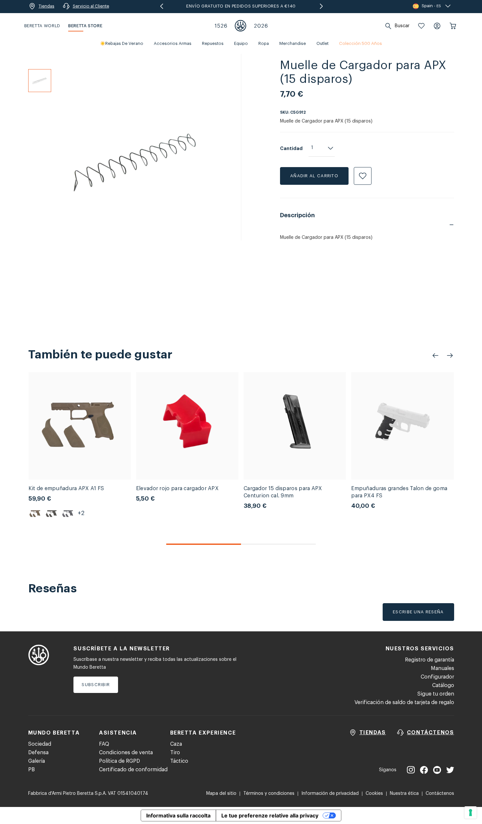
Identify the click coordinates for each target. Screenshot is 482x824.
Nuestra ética (404, 793)
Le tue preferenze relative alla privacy (269, 815)
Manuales (442, 668)
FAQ (104, 744)
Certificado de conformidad (133, 769)
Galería (36, 761)
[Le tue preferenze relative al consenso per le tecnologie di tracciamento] (470, 812)
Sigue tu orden (435, 694)
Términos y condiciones (268, 793)
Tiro (175, 752)
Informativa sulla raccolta (178, 815)
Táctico (179, 761)
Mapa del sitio (221, 793)
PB (31, 769)
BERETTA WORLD (42, 26)
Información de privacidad (330, 793)
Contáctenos (440, 793)
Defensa (38, 752)
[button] (421, 26)
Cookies (374, 793)
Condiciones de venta (126, 752)
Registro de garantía (429, 659)
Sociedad (39, 744)
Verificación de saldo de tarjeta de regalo (404, 702)
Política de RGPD (119, 761)
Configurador (437, 677)
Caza (176, 744)
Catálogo (443, 685)
